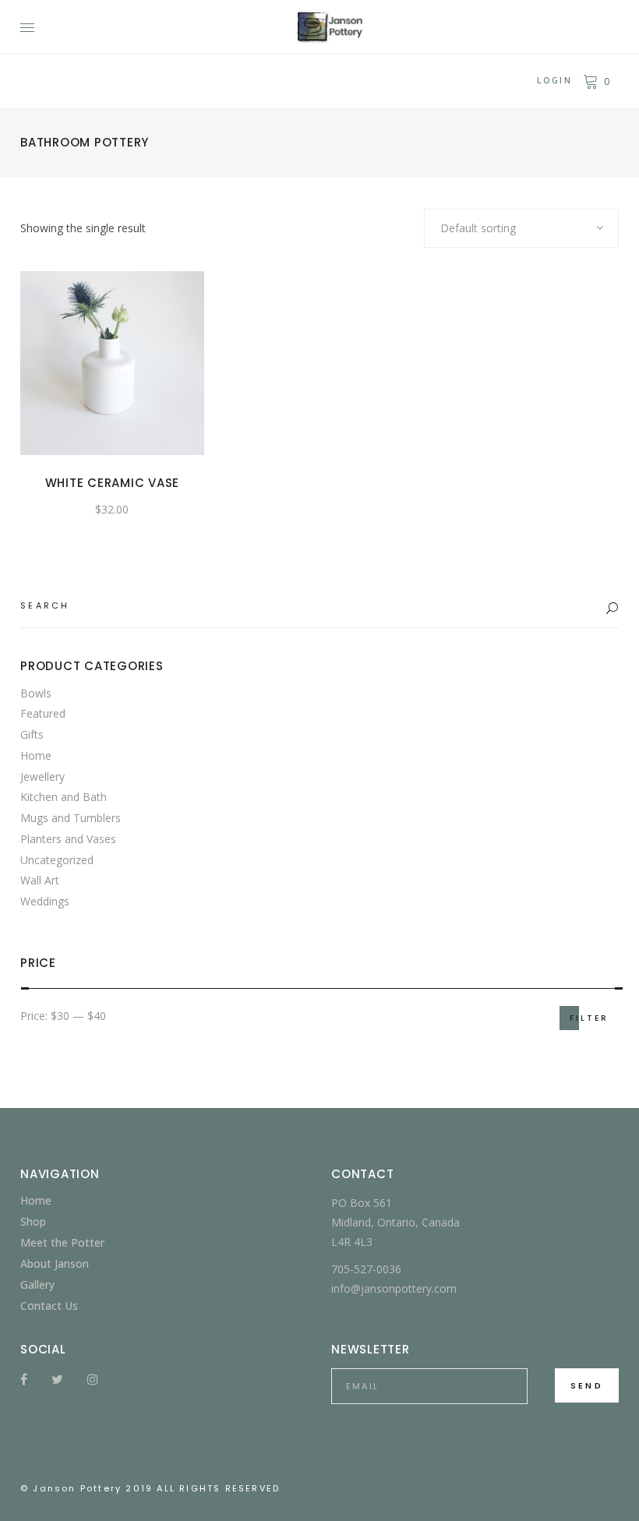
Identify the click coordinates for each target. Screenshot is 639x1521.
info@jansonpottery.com (394, 1288)
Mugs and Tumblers (70, 817)
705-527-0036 (366, 1269)
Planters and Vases (68, 838)
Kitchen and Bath (63, 796)
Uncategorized (57, 859)
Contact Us (49, 1305)
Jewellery (42, 776)
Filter (589, 1018)
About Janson (54, 1263)
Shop (33, 1221)
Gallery (37, 1284)
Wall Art (39, 880)
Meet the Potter (62, 1242)
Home (35, 755)
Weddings (44, 901)
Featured (42, 713)
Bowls (35, 693)
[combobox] (521, 228)
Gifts (32, 734)
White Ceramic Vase (112, 483)
